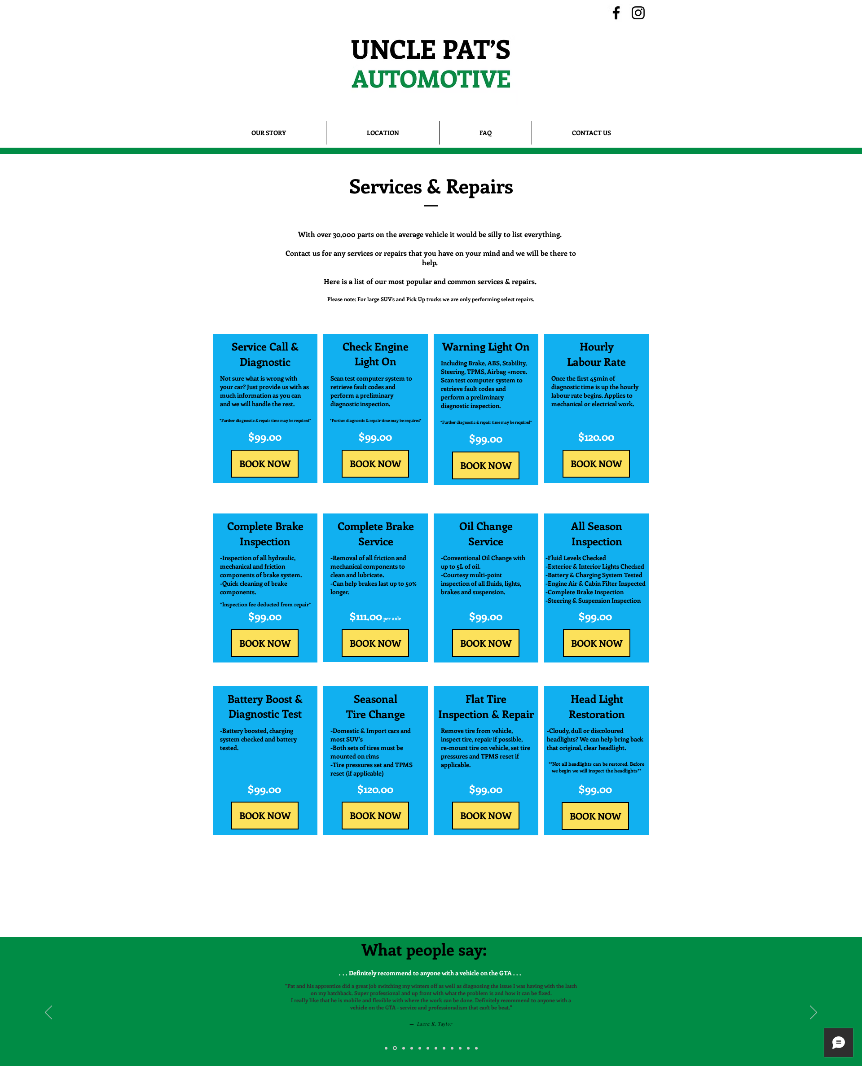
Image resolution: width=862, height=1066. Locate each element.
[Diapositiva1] (386, 1048)
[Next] (813, 1013)
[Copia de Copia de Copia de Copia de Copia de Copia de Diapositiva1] (444, 1048)
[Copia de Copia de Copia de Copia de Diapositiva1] (428, 1048)
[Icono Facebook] (616, 13)
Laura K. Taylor (387, 1024)
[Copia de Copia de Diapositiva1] (411, 1048)
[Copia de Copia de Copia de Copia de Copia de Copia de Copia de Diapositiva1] (452, 1048)
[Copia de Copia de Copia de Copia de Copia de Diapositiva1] (436, 1048)
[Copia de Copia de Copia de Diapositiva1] (419, 1048)
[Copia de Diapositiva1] (394, 1048)
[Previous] (48, 1013)
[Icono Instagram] (638, 13)
